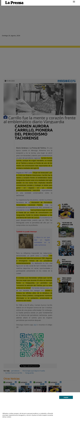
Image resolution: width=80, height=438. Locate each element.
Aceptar (66, 397)
